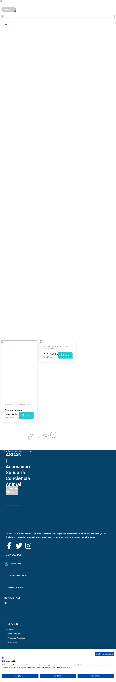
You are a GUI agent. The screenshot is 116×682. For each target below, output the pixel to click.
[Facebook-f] (9, 545)
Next (53, 435)
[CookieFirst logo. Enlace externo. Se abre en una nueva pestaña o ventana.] (3, 658)
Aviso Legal (12, 642)
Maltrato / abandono (18, 405)
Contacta (10, 629)
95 (46, 437)
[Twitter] (18, 545)
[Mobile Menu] (5, 24)
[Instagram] (28, 545)
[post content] (19, 370)
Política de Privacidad (16, 638)
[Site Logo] (17, 1)
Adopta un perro (14, 634)
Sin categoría (55, 347)
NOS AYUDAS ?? (53, 354)
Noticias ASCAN (53, 346)
